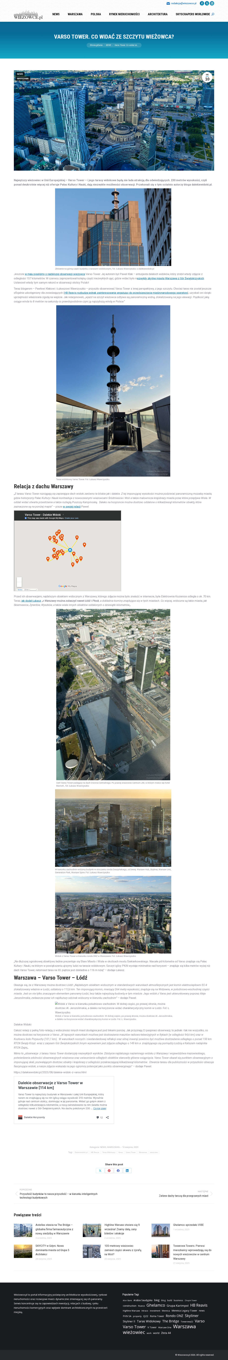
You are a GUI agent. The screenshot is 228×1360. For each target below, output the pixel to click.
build (169, 1300)
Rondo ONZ (174, 1316)
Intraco (145, 1310)
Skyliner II (129, 1321)
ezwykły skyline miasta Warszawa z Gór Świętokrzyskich (170, 278)
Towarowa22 (187, 1321)
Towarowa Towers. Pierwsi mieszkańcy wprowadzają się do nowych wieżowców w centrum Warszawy (192, 1252)
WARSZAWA (23, 78)
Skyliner (192, 1315)
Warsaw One (164, 1327)
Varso (120, 1152)
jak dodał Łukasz (31, 600)
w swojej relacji (72, 506)
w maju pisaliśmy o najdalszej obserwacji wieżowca (55, 274)
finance (141, 1305)
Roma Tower (157, 1316)
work (149, 1333)
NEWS (20, 74)
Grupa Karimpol (178, 1305)
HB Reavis (95, 1152)
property (137, 1316)
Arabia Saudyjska (143, 1300)
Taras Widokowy (108, 1152)
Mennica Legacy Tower (184, 1310)
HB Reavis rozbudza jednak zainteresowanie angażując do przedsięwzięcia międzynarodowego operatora (126, 292)
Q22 (145, 1316)
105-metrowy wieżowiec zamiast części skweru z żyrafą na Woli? (122, 1250)
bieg (157, 1300)
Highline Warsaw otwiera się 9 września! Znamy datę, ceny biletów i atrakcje (122, 1229)
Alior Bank (127, 1300)
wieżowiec (154, 1152)
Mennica (166, 1310)
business (178, 1300)
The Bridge (170, 1321)
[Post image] (23, 1230)
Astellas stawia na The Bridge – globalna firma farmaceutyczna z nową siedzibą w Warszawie (54, 1229)
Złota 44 (166, 1333)
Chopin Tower (191, 1300)
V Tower (152, 1327)
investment (155, 1310)
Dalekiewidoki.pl (81, 1152)
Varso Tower (131, 1152)
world (156, 1333)
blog (163, 1300)
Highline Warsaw (131, 1310)
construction (129, 1305)
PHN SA (127, 1316)
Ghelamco (156, 1305)
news (202, 1310)
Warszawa (143, 1152)
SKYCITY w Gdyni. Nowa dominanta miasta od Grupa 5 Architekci (52, 1250)
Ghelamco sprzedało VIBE (188, 1225)
